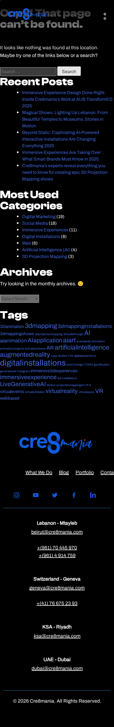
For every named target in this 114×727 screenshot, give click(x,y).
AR (50, 348)
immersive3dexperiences (54, 371)
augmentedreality (25, 354)
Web (26, 243)
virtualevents (12, 391)
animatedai (84, 341)
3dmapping (41, 326)
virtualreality (62, 390)
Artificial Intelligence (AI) (46, 249)
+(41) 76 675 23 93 (57, 603)
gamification (102, 364)
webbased (9, 398)
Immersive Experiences (45, 229)
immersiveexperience (28, 377)
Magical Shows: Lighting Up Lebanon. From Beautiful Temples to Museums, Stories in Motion (65, 119)
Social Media (35, 223)
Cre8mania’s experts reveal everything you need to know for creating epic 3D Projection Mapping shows (65, 172)
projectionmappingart (70, 385)
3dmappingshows (17, 333)
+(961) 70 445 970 (57, 547)
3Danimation (12, 326)
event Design (75, 364)
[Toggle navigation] (102, 14)
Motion (51, 385)
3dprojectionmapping (49, 334)
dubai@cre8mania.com (57, 668)
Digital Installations (41, 236)
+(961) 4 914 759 (57, 555)
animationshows (35, 348)
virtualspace (86, 392)
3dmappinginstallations (85, 326)
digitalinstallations (33, 362)
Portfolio (85, 472)
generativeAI (8, 371)
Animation (98, 341)
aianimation (13, 341)
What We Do (38, 472)
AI (87, 333)
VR (99, 390)
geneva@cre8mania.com (57, 587)
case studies (59, 355)
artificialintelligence (82, 347)
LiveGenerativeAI (23, 384)
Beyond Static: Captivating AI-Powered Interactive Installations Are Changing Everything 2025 (60, 139)
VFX (88, 385)
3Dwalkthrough (73, 334)
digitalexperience (85, 355)
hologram (23, 371)
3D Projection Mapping (44, 256)
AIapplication (45, 340)
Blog (64, 472)
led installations (67, 378)
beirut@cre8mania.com (57, 531)
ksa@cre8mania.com (57, 636)
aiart (69, 340)
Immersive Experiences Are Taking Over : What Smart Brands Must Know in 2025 (62, 155)
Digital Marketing (39, 216)
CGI (70, 355)
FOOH (88, 364)
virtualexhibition (35, 392)
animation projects (12, 348)
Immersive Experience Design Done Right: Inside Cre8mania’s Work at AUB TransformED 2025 (67, 99)
